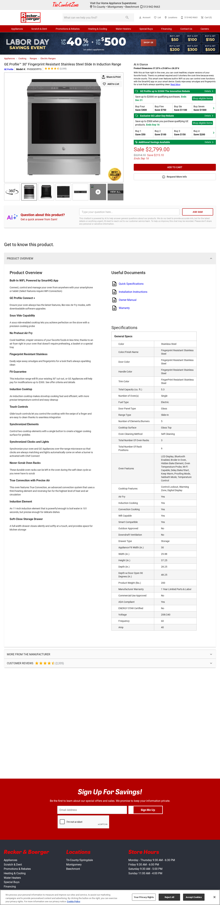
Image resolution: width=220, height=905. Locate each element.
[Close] (214, 897)
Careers (205, 28)
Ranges (33, 58)
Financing (166, 28)
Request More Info (177, 176)
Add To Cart (174, 167)
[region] (110, 897)
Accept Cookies (194, 896)
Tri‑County (99, 6)
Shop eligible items (202, 98)
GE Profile (8, 69)
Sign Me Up (148, 810)
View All (115, 191)
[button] (140, 17)
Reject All (169, 896)
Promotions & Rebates (68, 28)
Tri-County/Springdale (79, 860)
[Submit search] (127, 17)
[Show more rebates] (214, 108)
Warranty (124, 307)
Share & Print (113, 76)
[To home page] (31, 17)
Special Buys (146, 28)
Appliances (17, 28)
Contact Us (186, 28)
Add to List (113, 84)
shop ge (148, 42)
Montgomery (115, 6)
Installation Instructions (133, 291)
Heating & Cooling (97, 28)
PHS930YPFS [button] (34, 69)
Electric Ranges (48, 58)
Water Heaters (123, 28)
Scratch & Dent (39, 28)
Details (208, 91)
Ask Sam (198, 211)
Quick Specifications (131, 283)
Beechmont (132, 6)
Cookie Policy (73, 901)
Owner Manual (127, 299)
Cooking (22, 58)
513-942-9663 (151, 6)
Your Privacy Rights (144, 896)
